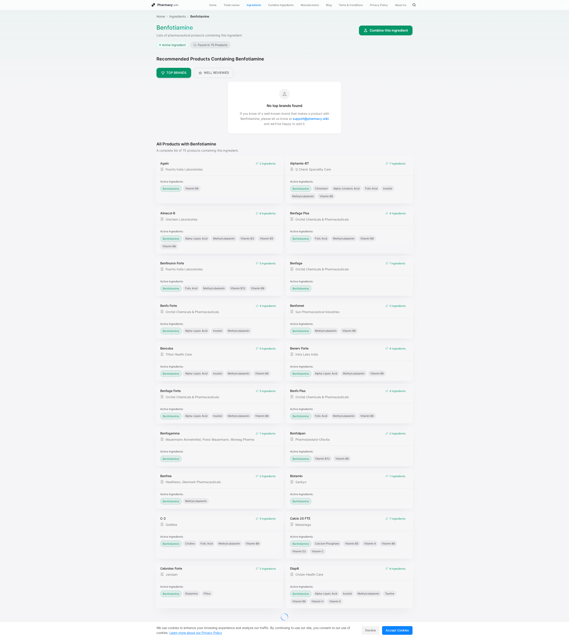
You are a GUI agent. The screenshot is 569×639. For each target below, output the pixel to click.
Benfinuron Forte (172, 263)
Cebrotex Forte (171, 568)
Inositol (387, 188)
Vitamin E (335, 601)
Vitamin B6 (191, 188)
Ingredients (254, 5)
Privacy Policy (379, 5)
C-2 (163, 518)
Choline (190, 543)
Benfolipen (297, 433)
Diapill (294, 568)
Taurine (389, 593)
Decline (370, 630)
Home (212, 5)
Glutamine (191, 593)
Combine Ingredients (281, 5)
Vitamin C (318, 551)
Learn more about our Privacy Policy (195, 633)
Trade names (232, 5)
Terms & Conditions (351, 5)
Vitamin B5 (266, 238)
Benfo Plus (298, 391)
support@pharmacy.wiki (311, 119)
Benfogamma (170, 433)
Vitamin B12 (237, 288)
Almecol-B (167, 213)
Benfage (296, 263)
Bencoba (166, 348)
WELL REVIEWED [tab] (216, 72)
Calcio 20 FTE (300, 518)
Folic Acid (371, 188)
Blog (329, 5)
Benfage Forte (170, 391)
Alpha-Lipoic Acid (196, 238)
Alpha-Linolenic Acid (346, 188)
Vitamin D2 (299, 551)
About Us (400, 5)
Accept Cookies (397, 630)
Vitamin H (317, 601)
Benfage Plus (299, 213)
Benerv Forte (299, 348)
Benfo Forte (168, 305)
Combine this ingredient (389, 30)
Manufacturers (310, 5)
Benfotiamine (171, 188)
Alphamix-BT (299, 163)
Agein (164, 163)
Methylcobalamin (303, 196)
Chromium (321, 188)
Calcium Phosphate (327, 543)
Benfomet (297, 305)
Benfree (166, 476)
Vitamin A (370, 543)
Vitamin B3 (247, 238)
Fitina (207, 593)
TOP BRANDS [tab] (176, 72)
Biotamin (296, 476)
